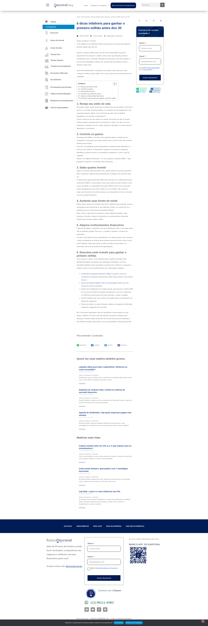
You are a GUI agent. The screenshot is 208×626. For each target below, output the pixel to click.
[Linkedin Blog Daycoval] (146, 20)
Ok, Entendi (119, 623)
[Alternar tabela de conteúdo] (113, 84)
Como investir (85, 17)
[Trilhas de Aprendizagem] (46, 93)
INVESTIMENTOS (82, 526)
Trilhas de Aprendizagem (60, 94)
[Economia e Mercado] (46, 73)
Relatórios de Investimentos (61, 101)
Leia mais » (82, 383)
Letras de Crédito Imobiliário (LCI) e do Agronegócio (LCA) (101, 283)
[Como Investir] (46, 48)
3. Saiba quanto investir (87, 91)
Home (86, 5)
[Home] (46, 21)
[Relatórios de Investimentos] (46, 100)
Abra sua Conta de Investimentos (123, 5)
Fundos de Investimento (61, 66)
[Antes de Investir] (46, 40)
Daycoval (54, 33)
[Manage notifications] (203, 621)
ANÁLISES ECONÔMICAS (135, 526)
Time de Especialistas (59, 107)
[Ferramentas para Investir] (46, 87)
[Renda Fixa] (47, 55)
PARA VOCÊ (97, 526)
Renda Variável (57, 60)
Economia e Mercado (59, 73)
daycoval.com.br (74, 566)
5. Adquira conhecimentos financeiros (91, 96)
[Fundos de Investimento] (47, 66)
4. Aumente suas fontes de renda (90, 94)
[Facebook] (139, 20)
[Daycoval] (46, 32)
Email (141, 56)
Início (78, 17)
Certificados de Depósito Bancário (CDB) (95, 274)
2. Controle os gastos (86, 89)
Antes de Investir (57, 40)
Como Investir (56, 48)
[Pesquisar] (162, 5)
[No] (205, 623)
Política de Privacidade (134, 623)
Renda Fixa (55, 54)
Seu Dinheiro (55, 80)
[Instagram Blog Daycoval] (153, 20)
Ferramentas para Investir (60, 87)
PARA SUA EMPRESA (113, 526)
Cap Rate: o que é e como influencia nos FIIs (99, 491)
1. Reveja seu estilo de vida (88, 87)
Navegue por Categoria (99, 5)
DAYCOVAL (68, 526)
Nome (142, 43)
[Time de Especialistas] (46, 107)
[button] (48, 5)
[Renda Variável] (47, 60)
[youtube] (160, 20)
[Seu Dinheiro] (46, 79)
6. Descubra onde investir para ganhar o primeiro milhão (97, 98)
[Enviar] (150, 77)
